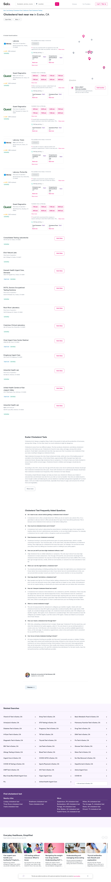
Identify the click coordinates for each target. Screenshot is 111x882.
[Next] (106, 837)
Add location (100, 88)
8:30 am (60, 79)
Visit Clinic (59, 238)
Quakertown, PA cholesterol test (67, 802)
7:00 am (43, 75)
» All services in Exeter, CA (84, 783)
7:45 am (35, 79)
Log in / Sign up (101, 4)
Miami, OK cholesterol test (91, 807)
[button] (89, 58)
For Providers (86, 4)
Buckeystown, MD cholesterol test (68, 804)
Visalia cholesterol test (10, 807)
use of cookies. (77, 876)
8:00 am (43, 79)
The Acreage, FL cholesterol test (93, 804)
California (25, 10)
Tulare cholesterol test (36, 804)
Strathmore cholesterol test (38, 802)
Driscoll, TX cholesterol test (92, 809)
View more (34, 82)
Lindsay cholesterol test (11, 802)
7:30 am (60, 75)
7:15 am (52, 75)
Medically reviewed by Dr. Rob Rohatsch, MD (43, 674)
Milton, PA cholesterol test (91, 802)
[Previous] (103, 837)
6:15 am (35, 109)
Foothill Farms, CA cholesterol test (68, 812)
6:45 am (35, 75)
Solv (4, 10)
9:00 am (60, 210)
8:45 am (52, 210)
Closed (35, 43)
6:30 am (43, 109)
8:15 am (52, 79)
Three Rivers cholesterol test (13, 804)
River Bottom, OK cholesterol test (68, 809)
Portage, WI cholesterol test (66, 807)
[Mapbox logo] (72, 80)
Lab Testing (10, 10)
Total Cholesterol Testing (35, 10)
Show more (61, 49)
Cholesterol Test (18, 10)
